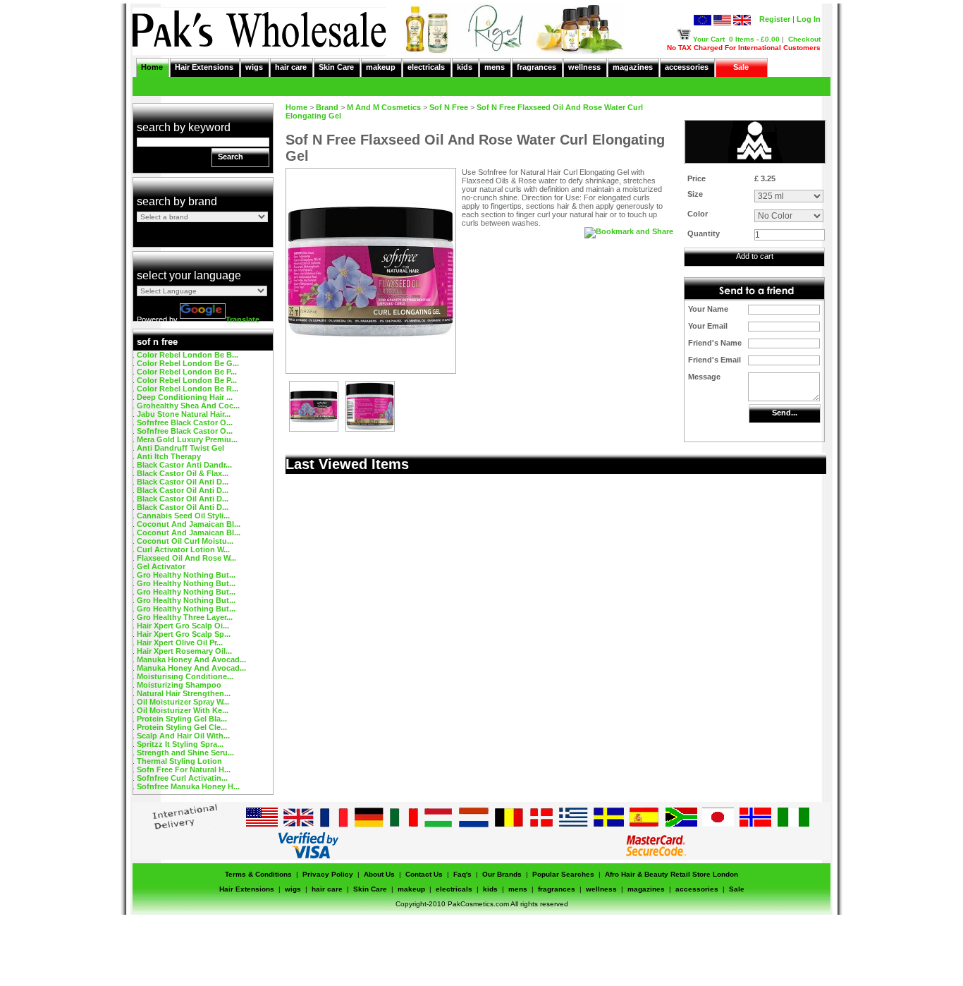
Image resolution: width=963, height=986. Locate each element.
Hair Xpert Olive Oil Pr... (180, 642)
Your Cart (709, 39)
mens (494, 67)
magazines (633, 67)
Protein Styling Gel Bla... (182, 718)
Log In (809, 19)
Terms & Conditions (258, 874)
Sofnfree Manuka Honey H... (188, 786)
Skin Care (336, 67)
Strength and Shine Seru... (185, 752)
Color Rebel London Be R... (187, 388)
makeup (380, 67)
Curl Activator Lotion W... (183, 549)
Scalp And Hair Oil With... (183, 735)
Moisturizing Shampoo (179, 685)
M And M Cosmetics (384, 107)
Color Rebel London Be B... (187, 355)
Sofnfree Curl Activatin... (182, 778)
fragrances (536, 67)
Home (152, 67)
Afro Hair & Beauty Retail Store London (671, 874)
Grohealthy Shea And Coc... (188, 405)
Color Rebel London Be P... (187, 371)
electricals (426, 67)
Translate (242, 319)
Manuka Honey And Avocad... (191, 659)
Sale (740, 67)
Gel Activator (161, 566)
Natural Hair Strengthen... (184, 693)
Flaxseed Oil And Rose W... (186, 558)
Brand (327, 107)
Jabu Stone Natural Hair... (184, 414)
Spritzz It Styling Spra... (180, 744)
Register (774, 19)
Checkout (804, 39)
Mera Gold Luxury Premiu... (187, 439)
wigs (254, 67)
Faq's (462, 874)
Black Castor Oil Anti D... (182, 481)
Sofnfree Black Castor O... (185, 422)
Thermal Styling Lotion (179, 761)
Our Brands (502, 874)
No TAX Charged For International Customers (744, 47)
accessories (687, 67)
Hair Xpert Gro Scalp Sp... (184, 634)
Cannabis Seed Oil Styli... (183, 515)
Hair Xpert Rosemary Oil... (184, 651)
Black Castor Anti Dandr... (184, 465)
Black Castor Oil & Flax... (182, 473)
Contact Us (424, 874)
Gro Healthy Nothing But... (186, 575)
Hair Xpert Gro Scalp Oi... (183, 625)
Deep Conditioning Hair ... (185, 397)
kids (464, 67)
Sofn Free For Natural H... (184, 769)
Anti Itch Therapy (169, 456)
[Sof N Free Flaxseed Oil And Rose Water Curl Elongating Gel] (314, 428)
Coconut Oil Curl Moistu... (185, 541)
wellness (584, 67)
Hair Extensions (204, 67)
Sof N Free (448, 107)
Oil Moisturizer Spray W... (183, 702)
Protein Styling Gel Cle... (182, 727)
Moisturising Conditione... (185, 676)
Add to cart (754, 256)
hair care (291, 67)
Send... (784, 412)
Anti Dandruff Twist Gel (180, 448)
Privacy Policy (327, 874)
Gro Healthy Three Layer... (185, 617)
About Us (379, 874)
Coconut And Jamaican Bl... (188, 524)
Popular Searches (563, 874)
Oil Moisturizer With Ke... (182, 710)
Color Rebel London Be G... (188, 363)
